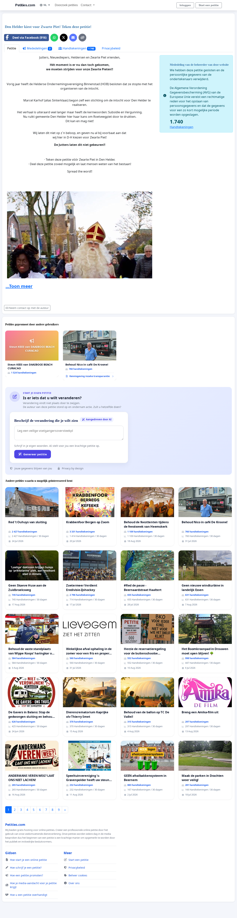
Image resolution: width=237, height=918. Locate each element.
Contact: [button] (86, 5)
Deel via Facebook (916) (29, 38)
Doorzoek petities (66, 5)
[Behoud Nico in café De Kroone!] (89, 356)
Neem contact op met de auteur (29, 308)
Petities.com (25, 5)
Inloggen (185, 5)
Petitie (11, 48)
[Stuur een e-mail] (73, 37)
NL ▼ (47, 5)
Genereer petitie (35, 454)
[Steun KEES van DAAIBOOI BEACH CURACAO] (32, 354)
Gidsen (10, 853)
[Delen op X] (64, 37)
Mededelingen (38, 48)
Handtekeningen (78, 48)
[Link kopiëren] (82, 37)
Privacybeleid (111, 48)
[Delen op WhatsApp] (54, 37)
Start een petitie (209, 5)
